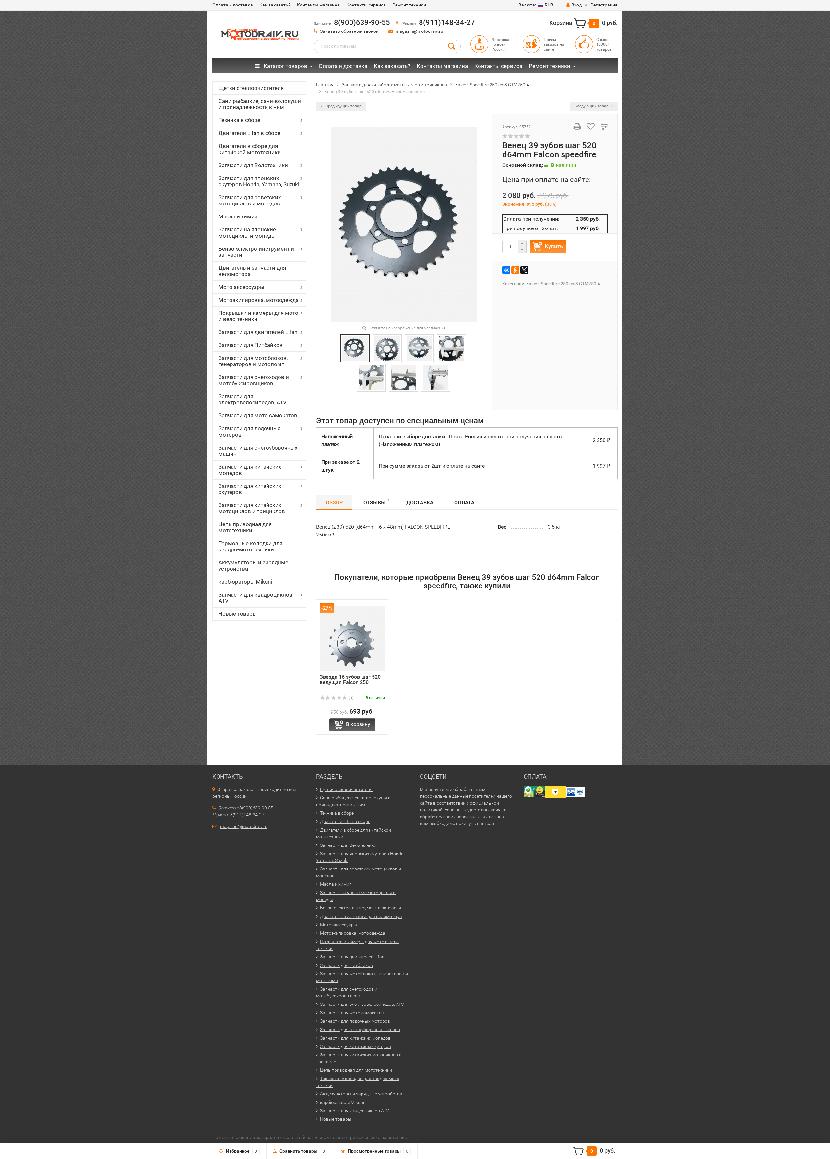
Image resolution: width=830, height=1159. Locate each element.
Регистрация (604, 4)
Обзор (334, 502)
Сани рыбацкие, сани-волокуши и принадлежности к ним (260, 104)
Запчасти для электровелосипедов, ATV (253, 399)
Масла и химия (238, 216)
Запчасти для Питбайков (251, 345)
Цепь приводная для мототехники (245, 527)
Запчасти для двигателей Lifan (258, 332)
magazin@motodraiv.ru (419, 31)
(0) (350, 698)
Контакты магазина (318, 4)
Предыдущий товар (343, 106)
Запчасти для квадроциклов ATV (255, 597)
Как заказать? (274, 4)
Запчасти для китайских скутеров (250, 489)
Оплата (464, 502)
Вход (576, 4)
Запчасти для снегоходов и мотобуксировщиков (254, 380)
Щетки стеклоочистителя (251, 88)
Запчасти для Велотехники (253, 165)
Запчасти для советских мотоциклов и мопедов (250, 200)
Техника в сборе (239, 120)
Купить (554, 246)
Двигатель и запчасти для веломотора (252, 271)
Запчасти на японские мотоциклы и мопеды (247, 232)
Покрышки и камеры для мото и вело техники (258, 316)
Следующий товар (592, 106)
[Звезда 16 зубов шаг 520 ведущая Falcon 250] (352, 638)
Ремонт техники (409, 4)
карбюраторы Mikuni (245, 581)
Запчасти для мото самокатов (258, 415)
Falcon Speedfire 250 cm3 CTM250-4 (563, 283)
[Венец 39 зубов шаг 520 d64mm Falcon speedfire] (404, 224)
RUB (535, 4)
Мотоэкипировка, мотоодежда (259, 300)
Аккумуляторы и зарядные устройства (253, 565)
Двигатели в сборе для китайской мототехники (250, 149)
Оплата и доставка (232, 4)
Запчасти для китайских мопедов (250, 469)
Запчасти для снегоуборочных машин (258, 450)
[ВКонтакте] (506, 270)
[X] (524, 270)
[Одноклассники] (515, 270)
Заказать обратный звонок (349, 31)
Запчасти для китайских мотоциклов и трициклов (252, 508)
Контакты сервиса (366, 4)
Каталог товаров (284, 66)
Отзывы (376, 502)
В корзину (358, 724)
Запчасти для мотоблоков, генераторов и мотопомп (253, 361)
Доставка (419, 502)
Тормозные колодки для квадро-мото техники (250, 546)
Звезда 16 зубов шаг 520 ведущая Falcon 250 (350, 679)
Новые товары (238, 613)
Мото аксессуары (241, 287)
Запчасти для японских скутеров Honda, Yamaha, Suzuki (259, 181)
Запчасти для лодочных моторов (249, 431)
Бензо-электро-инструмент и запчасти (256, 251)
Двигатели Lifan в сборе (249, 133)
